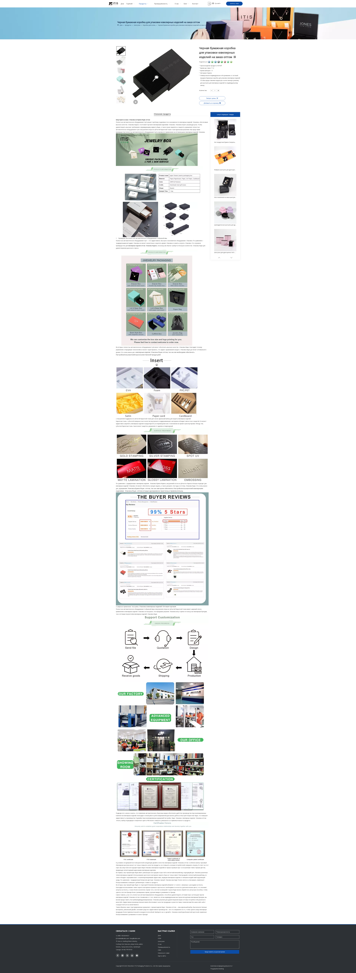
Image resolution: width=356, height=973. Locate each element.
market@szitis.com (123, 938)
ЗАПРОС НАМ (234, 3)
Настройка (154, 606)
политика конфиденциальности (221, 966)
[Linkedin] (122, 955)
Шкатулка (161, 941)
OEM (159, 938)
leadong (221, 969)
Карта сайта (162, 956)
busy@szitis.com (135, 938)
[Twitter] (127, 955)
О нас (160, 944)
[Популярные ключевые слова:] (209, 3)
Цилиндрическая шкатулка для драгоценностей (225, 225)
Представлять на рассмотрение (215, 952)
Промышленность (164, 947)
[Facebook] (117, 955)
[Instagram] (137, 955)
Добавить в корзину (211, 103)
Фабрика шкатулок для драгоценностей (225, 170)
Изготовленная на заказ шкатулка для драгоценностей (225, 197)
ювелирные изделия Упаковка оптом (137, 611)
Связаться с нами (163, 953)
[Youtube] (132, 955)
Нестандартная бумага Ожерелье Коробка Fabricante (225, 142)
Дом (159, 935)
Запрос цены (211, 98)
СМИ (159, 950)
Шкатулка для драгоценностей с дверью (225, 252)
